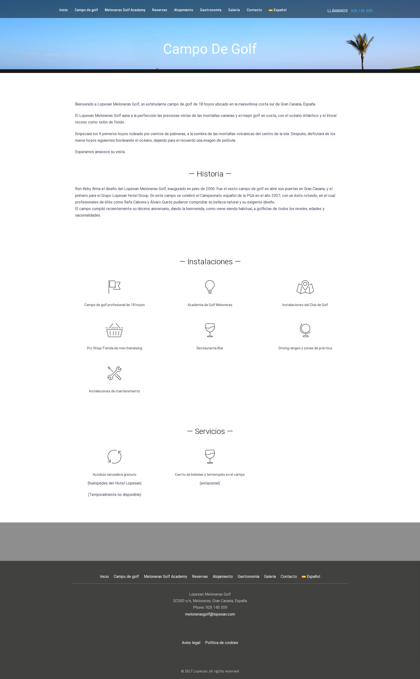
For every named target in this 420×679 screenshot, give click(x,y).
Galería (234, 10)
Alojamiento (183, 10)
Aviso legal (191, 642)
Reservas (159, 10)
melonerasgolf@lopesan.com (210, 614)
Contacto (254, 10)
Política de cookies (221, 642)
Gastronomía (210, 10)
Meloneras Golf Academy (125, 10)
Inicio (63, 10)
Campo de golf (86, 10)
